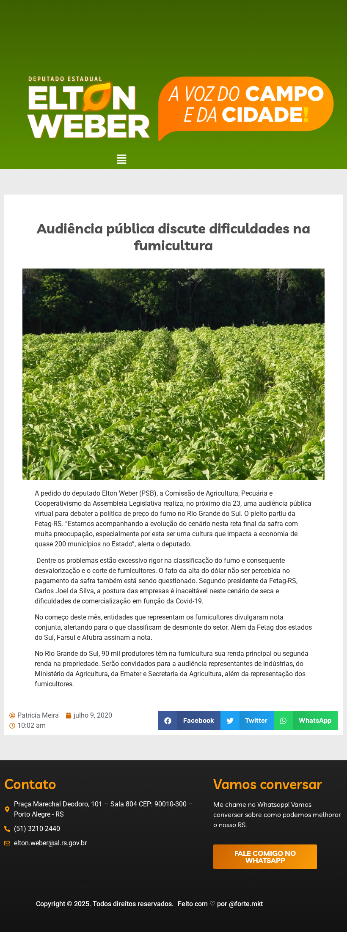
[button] (121, 160)
